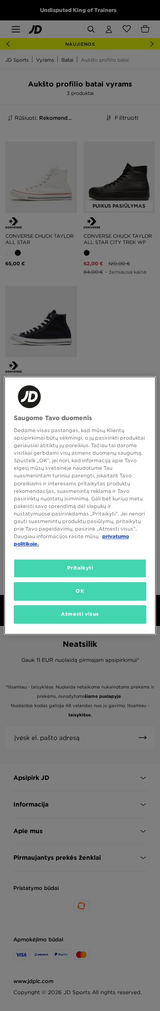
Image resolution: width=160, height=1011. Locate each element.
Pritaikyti (80, 568)
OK (80, 591)
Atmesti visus (80, 614)
